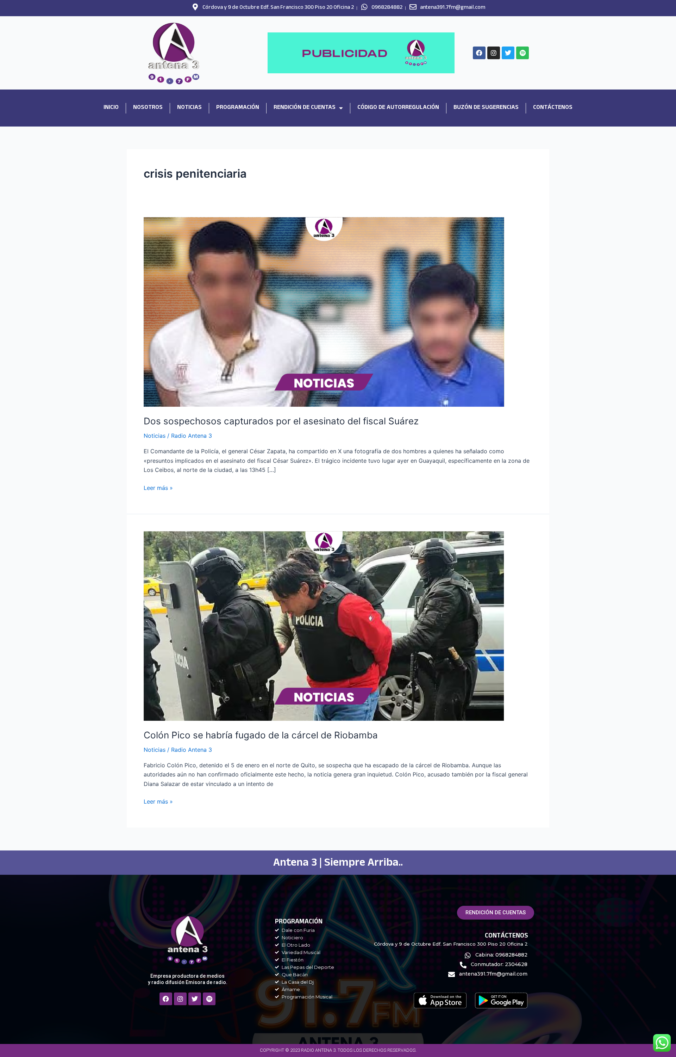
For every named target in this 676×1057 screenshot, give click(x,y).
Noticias (189, 108)
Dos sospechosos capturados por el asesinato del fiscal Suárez (281, 421)
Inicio (111, 108)
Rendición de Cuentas (305, 108)
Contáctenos (552, 108)
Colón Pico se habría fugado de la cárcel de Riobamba (261, 735)
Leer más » (158, 487)
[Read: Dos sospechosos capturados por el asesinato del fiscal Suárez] (324, 311)
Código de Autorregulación (398, 108)
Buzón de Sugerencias (486, 108)
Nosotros (148, 108)
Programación (237, 108)
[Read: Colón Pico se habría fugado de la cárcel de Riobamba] (324, 625)
